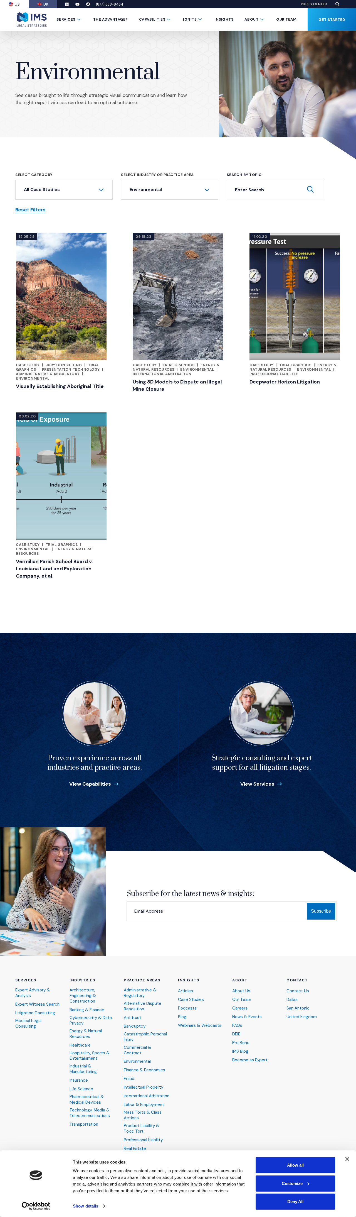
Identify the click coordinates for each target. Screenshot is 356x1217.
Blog (182, 1017)
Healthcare (80, 1045)
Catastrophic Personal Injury (145, 1037)
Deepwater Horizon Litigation (284, 381)
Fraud (129, 1078)
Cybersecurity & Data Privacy (91, 1020)
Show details (85, 1206)
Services (65, 19)
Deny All (295, 1201)
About (251, 19)
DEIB (236, 1034)
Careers (240, 1008)
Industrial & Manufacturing (83, 1069)
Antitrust (132, 1017)
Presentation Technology (71, 369)
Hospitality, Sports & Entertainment (90, 1055)
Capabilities (152, 19)
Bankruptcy (134, 1026)
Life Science (81, 1089)
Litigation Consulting (35, 1013)
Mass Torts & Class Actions (143, 1115)
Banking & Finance (87, 1010)
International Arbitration (162, 374)
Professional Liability (273, 374)
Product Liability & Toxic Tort (141, 1128)
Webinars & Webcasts (199, 1025)
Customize (292, 1183)
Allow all (295, 1165)
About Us (241, 991)
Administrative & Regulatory (48, 374)
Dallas (292, 999)
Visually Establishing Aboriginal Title (60, 386)
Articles (185, 991)
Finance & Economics (144, 1070)
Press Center (314, 4)
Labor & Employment (144, 1104)
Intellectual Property (143, 1087)
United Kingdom (301, 1017)
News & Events (247, 1017)
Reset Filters (30, 210)
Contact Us (297, 991)
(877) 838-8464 (109, 4)
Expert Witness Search (37, 1004)
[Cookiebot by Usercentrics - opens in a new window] (36, 1206)
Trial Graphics (178, 365)
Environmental (33, 378)
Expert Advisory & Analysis (32, 993)
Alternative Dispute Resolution (142, 1006)
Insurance (79, 1080)
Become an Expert (250, 1060)
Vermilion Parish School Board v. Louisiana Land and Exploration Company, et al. (54, 568)
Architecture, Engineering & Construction (83, 996)
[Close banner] (347, 1159)
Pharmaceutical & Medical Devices (87, 1099)
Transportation (84, 1124)
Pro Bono (240, 1042)
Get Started (331, 19)
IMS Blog (240, 1051)
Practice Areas (142, 980)
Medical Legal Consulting (28, 1023)
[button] (337, 4)
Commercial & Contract (137, 1050)
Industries (82, 980)
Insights (223, 19)
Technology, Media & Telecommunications (90, 1113)
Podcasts (187, 1008)
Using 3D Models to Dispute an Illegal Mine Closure (177, 385)
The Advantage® (110, 19)
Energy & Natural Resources (86, 1033)
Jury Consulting (64, 365)
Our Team (286, 19)
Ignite (190, 19)
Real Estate (135, 1148)
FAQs (237, 1025)
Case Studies (191, 999)
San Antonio (298, 1008)
